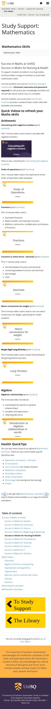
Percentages (10, 480)
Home (13, 9)
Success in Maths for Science (17, 546)
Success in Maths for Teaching (18, 542)
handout (5, 128)
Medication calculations (15, 470)
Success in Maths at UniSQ (13, 517)
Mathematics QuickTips (12, 589)
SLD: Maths (8, 11)
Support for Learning (34, 9)
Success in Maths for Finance (17, 528)
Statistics (9, 582)
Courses (21, 9)
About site (25, 703)
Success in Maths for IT (15, 550)
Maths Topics (8, 557)
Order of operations (14, 477)
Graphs (8, 483)
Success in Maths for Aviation (18, 521)
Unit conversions (12, 467)
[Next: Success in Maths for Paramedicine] (46, 494)
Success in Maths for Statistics (18, 553)
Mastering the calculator (13, 585)
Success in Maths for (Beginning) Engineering (25, 532)
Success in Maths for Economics (19, 524)
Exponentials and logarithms (17, 568)
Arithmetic (9, 560)
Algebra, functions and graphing (19, 564)
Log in (42, 639)
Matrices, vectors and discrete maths (21, 575)
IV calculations (11, 463)
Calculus (8, 578)
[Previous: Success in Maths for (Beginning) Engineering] (4, 494)
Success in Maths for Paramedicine (20, 539)
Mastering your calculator (32, 494)
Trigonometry (11, 571)
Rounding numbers (13, 473)
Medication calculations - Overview (20, 460)
